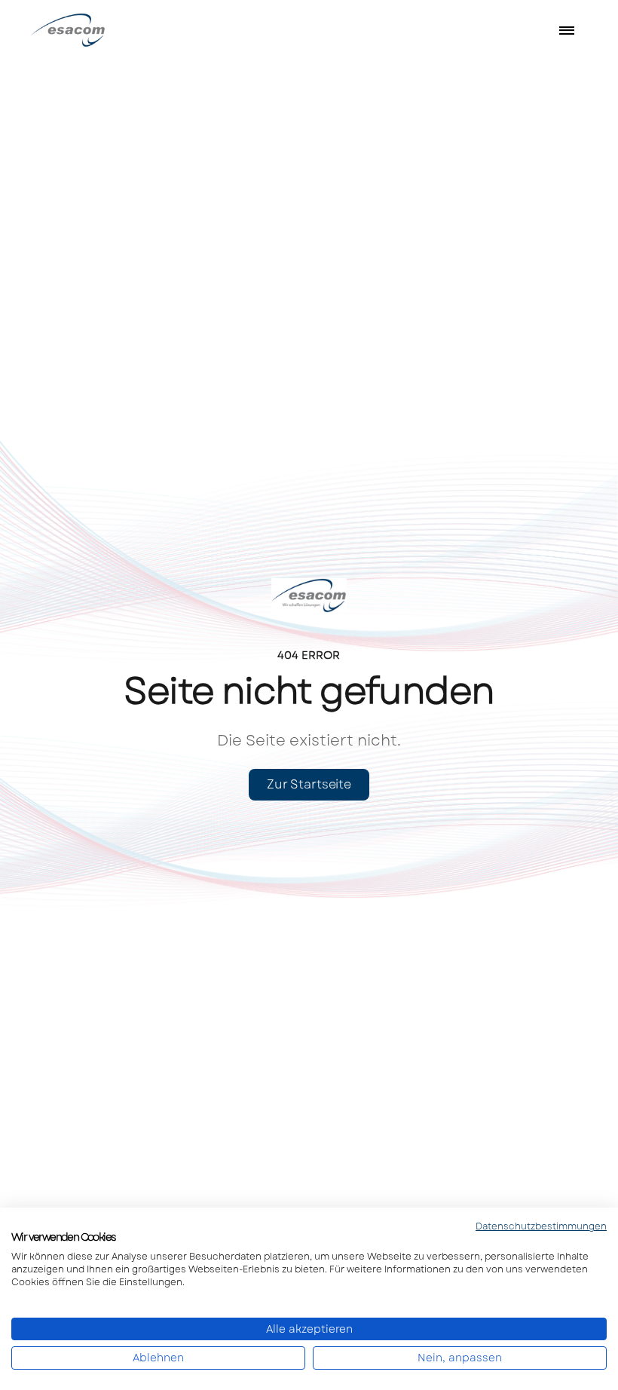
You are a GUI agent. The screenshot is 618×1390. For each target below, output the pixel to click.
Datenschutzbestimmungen (541, 1226)
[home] (86, 30)
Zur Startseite (309, 784)
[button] (567, 30)
